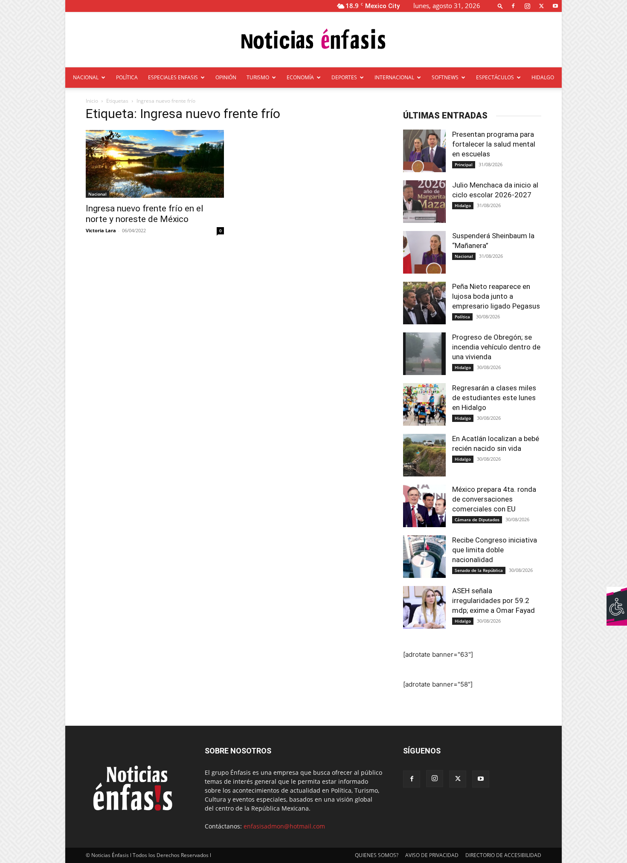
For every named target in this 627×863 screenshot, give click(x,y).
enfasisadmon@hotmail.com (284, 826)
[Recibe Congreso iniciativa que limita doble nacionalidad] (424, 556)
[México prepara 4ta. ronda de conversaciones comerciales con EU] (424, 506)
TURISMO (258, 77)
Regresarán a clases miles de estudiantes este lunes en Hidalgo (494, 398)
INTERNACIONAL (394, 77)
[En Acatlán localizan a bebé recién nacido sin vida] (424, 455)
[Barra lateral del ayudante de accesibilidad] (617, 597)
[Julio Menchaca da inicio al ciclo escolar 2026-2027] (424, 201)
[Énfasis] (313, 40)
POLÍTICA (127, 77)
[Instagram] (527, 6)
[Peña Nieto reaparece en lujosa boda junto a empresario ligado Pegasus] (424, 303)
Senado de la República (479, 570)
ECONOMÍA (300, 77)
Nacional (97, 194)
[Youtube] (555, 6)
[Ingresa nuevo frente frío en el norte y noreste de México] (155, 164)
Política (462, 317)
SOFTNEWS (445, 77)
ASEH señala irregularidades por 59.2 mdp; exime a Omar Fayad (493, 600)
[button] (500, 6)
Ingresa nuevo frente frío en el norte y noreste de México (144, 213)
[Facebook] (513, 6)
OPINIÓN (225, 77)
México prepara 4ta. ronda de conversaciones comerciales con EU (494, 499)
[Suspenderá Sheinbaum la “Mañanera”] (424, 252)
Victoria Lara (101, 230)
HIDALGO (542, 77)
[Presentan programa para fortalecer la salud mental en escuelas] (424, 151)
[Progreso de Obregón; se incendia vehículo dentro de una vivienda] (424, 353)
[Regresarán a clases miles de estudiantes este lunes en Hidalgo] (424, 404)
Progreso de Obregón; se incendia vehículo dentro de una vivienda (496, 347)
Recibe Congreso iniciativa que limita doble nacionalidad (494, 550)
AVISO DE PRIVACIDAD (432, 855)
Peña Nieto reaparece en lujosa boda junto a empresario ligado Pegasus (496, 296)
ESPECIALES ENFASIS (173, 77)
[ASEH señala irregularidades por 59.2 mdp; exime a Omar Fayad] (424, 607)
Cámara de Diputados (477, 519)
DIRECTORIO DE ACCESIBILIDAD (503, 855)
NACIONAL (86, 77)
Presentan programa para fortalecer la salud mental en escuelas (493, 144)
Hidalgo (463, 205)
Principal (464, 164)
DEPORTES (344, 77)
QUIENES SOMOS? (376, 855)
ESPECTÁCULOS (495, 77)
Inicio (92, 100)
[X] (541, 6)
